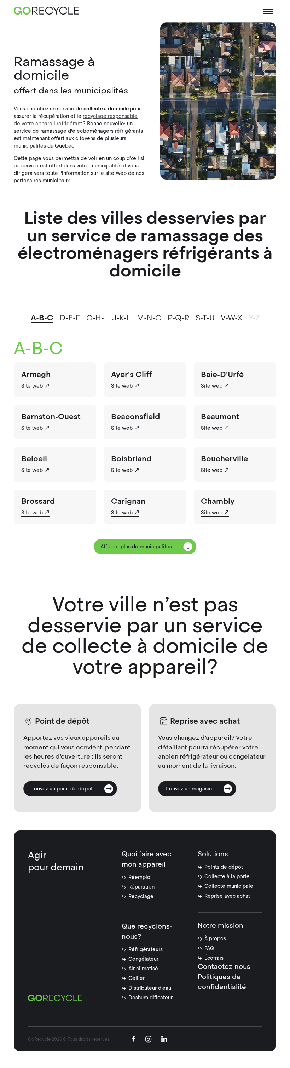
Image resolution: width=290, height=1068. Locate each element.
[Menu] (268, 11)
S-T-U (205, 318)
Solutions (213, 854)
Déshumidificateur (150, 997)
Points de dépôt (223, 867)
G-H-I (96, 318)
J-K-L (121, 318)
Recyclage (140, 896)
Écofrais (214, 958)
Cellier (136, 978)
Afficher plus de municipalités (136, 546)
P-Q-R (178, 318)
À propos (215, 938)
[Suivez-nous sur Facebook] (133, 1040)
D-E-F (69, 318)
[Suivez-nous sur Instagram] (148, 1040)
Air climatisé (143, 968)
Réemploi (140, 877)
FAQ (209, 948)
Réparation (141, 887)
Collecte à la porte (227, 876)
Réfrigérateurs (145, 949)
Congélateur (143, 959)
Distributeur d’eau (149, 988)
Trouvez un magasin (188, 789)
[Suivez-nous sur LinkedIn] (164, 1040)
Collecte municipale (228, 886)
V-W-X (231, 318)
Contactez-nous (224, 966)
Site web (32, 386)
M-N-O (149, 318)
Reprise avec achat (227, 896)
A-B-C (42, 318)
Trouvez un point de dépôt (61, 789)
